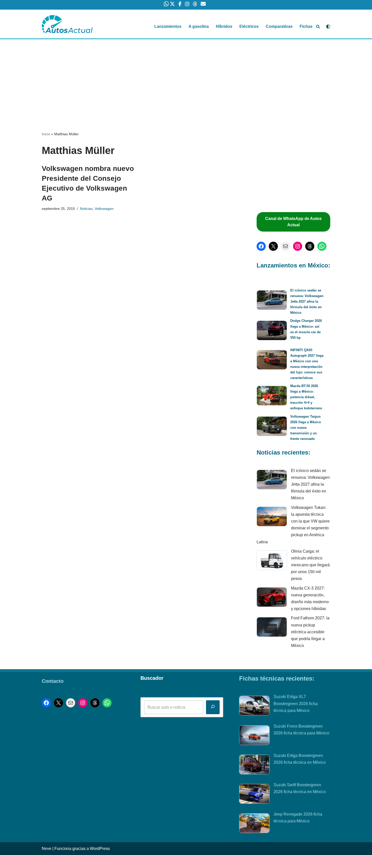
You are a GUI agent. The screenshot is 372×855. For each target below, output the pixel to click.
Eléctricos (249, 26)
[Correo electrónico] (285, 246)
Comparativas (279, 26)
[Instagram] (297, 246)
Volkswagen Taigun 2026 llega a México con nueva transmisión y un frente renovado (305, 428)
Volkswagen (104, 209)
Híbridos (224, 26)
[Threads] (309, 246)
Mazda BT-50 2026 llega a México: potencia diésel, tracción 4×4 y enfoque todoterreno (306, 397)
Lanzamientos (167, 26)
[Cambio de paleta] (328, 27)
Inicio (46, 134)
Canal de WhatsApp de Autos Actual (293, 221)
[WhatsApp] (321, 246)
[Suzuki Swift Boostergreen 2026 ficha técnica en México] (254, 795)
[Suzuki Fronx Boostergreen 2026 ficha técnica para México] (254, 736)
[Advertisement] (186, 76)
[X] (273, 246)
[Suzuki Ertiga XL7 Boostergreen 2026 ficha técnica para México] (254, 706)
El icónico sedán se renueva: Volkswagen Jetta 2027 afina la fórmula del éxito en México (306, 301)
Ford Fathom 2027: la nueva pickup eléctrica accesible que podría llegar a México (310, 632)
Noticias (86, 209)
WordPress (100, 848)
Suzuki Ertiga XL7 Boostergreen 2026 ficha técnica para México (296, 703)
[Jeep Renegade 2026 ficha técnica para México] (254, 824)
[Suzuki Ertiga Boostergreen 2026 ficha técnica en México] (254, 765)
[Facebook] (261, 246)
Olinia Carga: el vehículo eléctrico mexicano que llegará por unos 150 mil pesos (310, 565)
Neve (46, 848)
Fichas (306, 26)
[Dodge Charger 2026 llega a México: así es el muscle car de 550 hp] (272, 331)
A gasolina (199, 26)
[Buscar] (318, 26)
